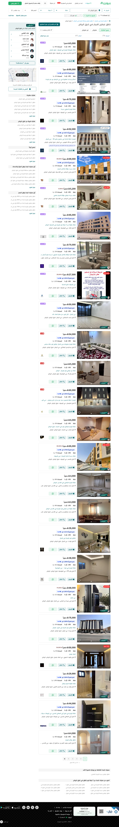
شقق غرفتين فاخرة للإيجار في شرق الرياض (74, 785)
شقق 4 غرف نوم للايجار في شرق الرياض (24, 110)
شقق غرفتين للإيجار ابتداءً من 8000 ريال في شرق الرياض (22, 210)
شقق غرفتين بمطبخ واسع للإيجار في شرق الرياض (50, 785)
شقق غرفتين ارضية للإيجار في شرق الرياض (24, 174)
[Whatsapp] (53, 61)
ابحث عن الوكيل (78, 3)
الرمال (79, 36)
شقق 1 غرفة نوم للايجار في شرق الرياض (24, 103)
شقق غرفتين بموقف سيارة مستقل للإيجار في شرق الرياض (22, 184)
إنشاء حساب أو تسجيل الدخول (32, 3)
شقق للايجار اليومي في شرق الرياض (25, 158)
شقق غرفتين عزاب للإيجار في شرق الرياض (50, 788)
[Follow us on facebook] (37, 808)
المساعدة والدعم (67, 807)
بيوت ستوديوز (58, 811)
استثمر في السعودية (65, 3)
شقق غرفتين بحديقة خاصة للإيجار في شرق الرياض (22, 177)
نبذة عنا (58, 807)
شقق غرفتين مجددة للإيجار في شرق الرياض (74, 793)
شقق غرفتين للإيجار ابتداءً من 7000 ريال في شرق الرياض (22, 207)
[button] (106, 10)
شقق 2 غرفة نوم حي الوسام (27, 132)
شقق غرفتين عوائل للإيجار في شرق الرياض (50, 790)
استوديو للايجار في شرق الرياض (27, 99)
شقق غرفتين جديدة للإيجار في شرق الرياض (74, 790)
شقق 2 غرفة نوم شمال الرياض (27, 129)
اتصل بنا (50, 811)
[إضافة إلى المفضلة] (79, 62)
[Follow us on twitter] (32, 808)
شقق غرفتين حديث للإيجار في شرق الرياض (99, 790)
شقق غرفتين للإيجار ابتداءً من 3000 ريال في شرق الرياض (22, 197)
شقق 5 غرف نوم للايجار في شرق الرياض (24, 113)
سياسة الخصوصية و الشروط (62, 814)
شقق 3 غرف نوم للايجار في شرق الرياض (24, 106)
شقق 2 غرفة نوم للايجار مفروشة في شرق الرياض (22, 155)
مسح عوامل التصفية (21, 15)
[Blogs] (88, 3)
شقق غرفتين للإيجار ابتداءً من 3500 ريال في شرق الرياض (22, 200)
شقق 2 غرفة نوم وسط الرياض (27, 136)
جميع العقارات (105, 30)
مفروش (94, 30)
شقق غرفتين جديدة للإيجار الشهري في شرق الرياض (99, 774)
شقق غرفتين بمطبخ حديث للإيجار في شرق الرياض (99, 788)
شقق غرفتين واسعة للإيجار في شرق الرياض (99, 793)
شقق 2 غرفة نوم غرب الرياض (27, 139)
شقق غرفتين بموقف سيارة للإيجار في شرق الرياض (22, 181)
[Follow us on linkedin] (28, 808)
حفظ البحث (11, 15)
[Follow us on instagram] (23, 808)
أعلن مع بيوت (68, 811)
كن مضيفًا (52, 3)
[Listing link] (75, 52)
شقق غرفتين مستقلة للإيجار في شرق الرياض (23, 171)
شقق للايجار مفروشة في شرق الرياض (25, 151)
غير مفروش (85, 30)
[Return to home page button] (105, 3)
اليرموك (107, 36)
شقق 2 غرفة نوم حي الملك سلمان (26, 125)
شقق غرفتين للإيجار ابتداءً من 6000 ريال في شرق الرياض (22, 203)
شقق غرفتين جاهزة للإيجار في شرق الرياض (99, 785)
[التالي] (64, 759)
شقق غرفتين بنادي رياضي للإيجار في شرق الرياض (74, 788)
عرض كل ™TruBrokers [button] (22, 63)
